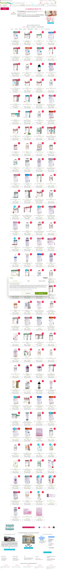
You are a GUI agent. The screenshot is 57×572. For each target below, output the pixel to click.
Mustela (24, 567)
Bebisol (32, 566)
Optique (35, 5)
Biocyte (36, 566)
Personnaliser (28, 293)
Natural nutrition (48, 567)
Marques (54, 0)
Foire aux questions (15, 560)
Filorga (1, 566)
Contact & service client (16, 559)
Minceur (39, 5)
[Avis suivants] (55, 541)
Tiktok (55, 527)
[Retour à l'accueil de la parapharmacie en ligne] (7, 3)
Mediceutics (2, 567)
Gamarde (8, 567)
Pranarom (50, 568)
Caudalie (4, 566)
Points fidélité (3, 560)
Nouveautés (41, 0)
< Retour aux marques (5, 9)
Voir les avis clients (47, 552)
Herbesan (51, 566)
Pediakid (29, 567)
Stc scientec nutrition (40, 566)
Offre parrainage (4, 559)
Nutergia (47, 568)
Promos (55, 5)
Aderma (13, 566)
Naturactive (54, 566)
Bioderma (18, 566)
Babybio (29, 566)
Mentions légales (38, 558)
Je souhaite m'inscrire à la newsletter (28, 527)
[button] (51, 3)
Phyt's (20, 567)
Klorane (27, 567)
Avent (26, 566)
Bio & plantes (17, 5)
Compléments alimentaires (23, 5)
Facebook (41, 527)
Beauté (2, 5)
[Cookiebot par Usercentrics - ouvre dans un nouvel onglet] (44, 278)
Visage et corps (6, 5)
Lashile (43, 567)
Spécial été (46, 0)
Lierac (40, 567)
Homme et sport (43, 5)
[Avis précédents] (47, 541)
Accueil (1, 6)
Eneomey (5, 567)
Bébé (12, 5)
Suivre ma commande (4, 558)
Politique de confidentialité (39, 559)
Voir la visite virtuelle (28, 547)
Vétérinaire (50, 5)
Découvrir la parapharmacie (9, 549)
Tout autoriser (41, 293)
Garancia (9, 566)
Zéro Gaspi (50, 0)
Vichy (18, 567)
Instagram (46, 527)
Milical (38, 567)
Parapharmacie (29, 5)
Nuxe (16, 567)
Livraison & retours (15, 558)
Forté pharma (48, 566)
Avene (6, 566)
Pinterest (51, 527)
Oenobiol (36, 567)
